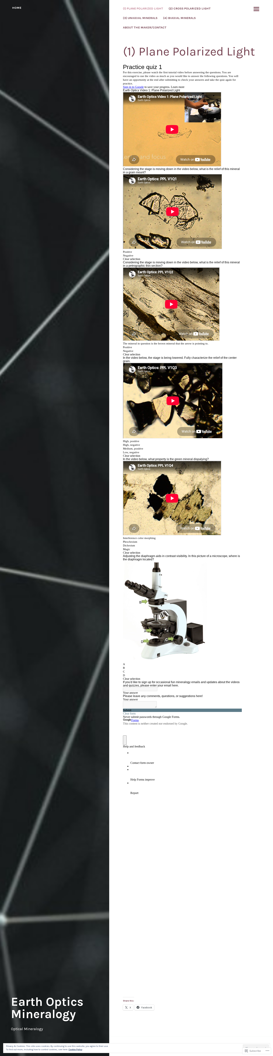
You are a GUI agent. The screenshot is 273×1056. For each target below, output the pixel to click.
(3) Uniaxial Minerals (140, 18)
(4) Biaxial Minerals (179, 18)
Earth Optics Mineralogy (47, 1007)
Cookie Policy (75, 1049)
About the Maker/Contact (144, 27)
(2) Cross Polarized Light (190, 8)
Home (16, 7)
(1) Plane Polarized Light (143, 8)
